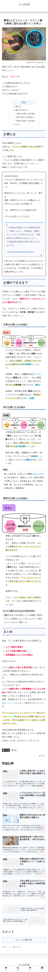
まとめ (16, 124)
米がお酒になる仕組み (24, 117)
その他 (7, 750)
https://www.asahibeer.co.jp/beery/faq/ (22, 251)
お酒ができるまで (21, 110)
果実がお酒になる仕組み (25, 121)
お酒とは (17, 106)
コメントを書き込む (24, 940)
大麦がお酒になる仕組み (25, 114)
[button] (43, 576)
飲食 (15, 750)
